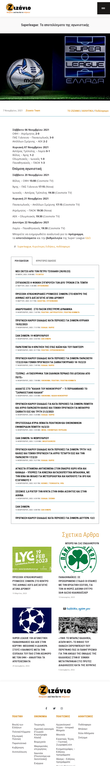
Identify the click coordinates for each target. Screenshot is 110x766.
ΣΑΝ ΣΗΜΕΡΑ (22, 506)
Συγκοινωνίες (43, 286)
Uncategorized (48, 441)
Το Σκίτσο (40, 274)
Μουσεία (60, 734)
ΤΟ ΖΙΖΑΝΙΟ (73, 111)
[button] (103, 8)
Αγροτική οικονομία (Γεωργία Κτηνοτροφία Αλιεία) (44, 733)
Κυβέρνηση (18, 747)
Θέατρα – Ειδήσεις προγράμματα (65, 760)
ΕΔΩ (88, 238)
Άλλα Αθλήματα (86, 733)
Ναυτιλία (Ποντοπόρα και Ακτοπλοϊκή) (42, 756)
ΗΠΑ (62, 483)
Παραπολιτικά (19, 743)
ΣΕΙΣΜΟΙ (52, 499)
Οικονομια (40, 716)
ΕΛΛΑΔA (44, 328)
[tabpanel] (55, 394)
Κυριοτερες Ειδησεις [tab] (46, 260)
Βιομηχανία (40, 741)
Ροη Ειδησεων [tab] (22, 260)
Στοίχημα (82, 737)
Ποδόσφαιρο (102, 111)
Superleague (24, 246)
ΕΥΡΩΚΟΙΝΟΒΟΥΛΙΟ (57, 350)
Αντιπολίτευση (56, 312)
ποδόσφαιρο (63, 246)
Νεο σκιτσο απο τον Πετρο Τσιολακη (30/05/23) (42, 271)
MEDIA (43, 430)
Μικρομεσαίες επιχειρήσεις (41, 747)
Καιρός (51, 328)
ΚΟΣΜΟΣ (44, 483)
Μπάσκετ (82, 729)
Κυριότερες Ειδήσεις (43, 246)
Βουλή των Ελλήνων (17, 726)
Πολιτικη (17, 716)
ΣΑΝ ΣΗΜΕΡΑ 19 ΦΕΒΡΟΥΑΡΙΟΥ (32, 335)
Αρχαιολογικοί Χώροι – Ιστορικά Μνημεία (65, 727)
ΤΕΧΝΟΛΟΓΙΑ (54, 483)
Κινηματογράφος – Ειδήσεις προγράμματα (65, 752)
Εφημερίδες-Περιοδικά (57, 430)
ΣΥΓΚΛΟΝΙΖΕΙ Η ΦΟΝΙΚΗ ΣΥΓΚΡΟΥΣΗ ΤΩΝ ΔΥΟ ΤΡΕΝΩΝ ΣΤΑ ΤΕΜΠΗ (51, 282)
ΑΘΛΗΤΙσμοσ (85, 716)
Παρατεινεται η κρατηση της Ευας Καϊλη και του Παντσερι (49, 346)
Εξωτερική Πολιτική (17, 737)
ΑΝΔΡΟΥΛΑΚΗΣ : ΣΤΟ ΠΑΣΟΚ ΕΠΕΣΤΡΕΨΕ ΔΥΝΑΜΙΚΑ (43, 309)
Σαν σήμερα (46, 339)
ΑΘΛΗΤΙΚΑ (87, 111)
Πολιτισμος (63, 716)
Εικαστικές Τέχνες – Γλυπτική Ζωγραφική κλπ (65, 742)
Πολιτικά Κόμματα (71, 312)
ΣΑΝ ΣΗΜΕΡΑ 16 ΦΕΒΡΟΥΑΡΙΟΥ (32, 438)
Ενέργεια (38, 763)
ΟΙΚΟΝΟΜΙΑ (45, 381)
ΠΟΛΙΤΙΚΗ (45, 312)
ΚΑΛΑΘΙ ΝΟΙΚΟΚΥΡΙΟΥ (60, 396)
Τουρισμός (39, 724)
